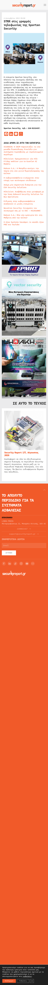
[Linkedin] (10, 564)
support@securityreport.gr (22, 534)
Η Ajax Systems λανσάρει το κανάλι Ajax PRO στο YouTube (24, 223)
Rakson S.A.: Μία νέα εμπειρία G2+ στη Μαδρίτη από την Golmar (23, 216)
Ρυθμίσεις (23, 981)
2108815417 (22, 529)
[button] (45, 5)
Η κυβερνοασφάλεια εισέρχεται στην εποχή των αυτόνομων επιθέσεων (21, 179)
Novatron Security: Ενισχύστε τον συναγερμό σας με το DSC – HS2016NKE (22, 209)
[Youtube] (27, 564)
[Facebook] (4, 564)
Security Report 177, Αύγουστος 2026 (21, 454)
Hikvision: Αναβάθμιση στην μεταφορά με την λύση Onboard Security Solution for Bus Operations (24, 194)
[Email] (33, 564)
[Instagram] (21, 564)
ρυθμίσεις (27, 976)
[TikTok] (15, 564)
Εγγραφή (9, 553)
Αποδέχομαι (9, 981)
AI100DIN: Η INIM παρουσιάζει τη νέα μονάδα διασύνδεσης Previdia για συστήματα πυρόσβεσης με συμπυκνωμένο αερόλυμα (23, 150)
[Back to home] (24, 5)
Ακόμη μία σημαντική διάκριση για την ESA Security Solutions (22, 186)
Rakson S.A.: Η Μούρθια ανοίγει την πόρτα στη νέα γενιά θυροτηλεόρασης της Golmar (24, 171)
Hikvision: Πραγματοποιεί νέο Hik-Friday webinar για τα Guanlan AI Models (21, 161)
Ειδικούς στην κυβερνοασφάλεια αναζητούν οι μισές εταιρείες (19, 202)
